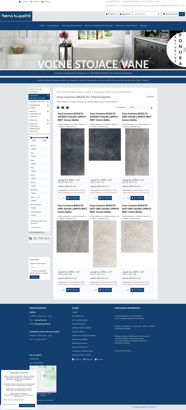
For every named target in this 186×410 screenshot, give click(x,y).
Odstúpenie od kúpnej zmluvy (82, 351)
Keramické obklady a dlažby (37, 97)
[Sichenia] (39, 242)
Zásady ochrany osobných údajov (14, 400)
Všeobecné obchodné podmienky (84, 335)
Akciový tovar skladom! (35, 90)
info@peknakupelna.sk (42, 324)
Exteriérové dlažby (34, 106)
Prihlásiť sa (111, 14)
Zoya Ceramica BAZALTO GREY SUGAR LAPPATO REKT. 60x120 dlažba (137, 116)
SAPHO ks (33, 120)
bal (63, 198)
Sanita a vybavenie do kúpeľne (35, 114)
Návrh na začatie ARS (79, 347)
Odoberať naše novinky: (38, 263)
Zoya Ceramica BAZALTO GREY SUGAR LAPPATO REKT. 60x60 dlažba (72, 208)
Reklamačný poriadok (79, 339)
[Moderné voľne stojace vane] (93, 68)
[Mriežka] (58, 108)
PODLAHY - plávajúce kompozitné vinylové (34, 127)
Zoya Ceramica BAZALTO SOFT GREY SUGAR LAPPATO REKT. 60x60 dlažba (136, 208)
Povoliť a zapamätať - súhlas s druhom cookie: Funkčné (43, 393)
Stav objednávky (78, 316)
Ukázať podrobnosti (9, 404)
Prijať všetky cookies (27, 405)
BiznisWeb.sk (151, 407)
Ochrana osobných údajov (81, 355)
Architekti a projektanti (126, 26)
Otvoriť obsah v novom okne (43, 400)
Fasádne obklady (37, 102)
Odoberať (34, 277)
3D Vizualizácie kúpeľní (72, 26)
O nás (42, 26)
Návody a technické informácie (99, 26)
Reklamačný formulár (79, 343)
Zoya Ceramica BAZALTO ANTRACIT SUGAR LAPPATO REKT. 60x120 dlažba (72, 116)
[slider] (31, 138)
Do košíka (74, 198)
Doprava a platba (78, 332)
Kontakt (144, 26)
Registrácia (126, 14)
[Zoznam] (62, 108)
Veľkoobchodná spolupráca (81, 328)
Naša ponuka (53, 26)
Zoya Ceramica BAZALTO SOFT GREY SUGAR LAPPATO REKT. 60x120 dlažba (104, 208)
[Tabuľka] (67, 108)
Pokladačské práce (79, 324)
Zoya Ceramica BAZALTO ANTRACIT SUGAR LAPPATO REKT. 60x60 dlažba (104, 116)
